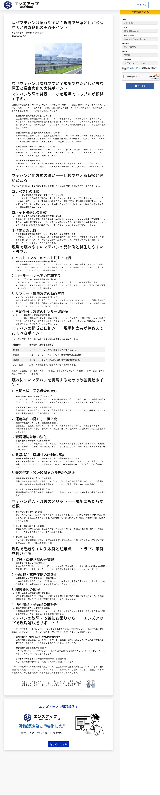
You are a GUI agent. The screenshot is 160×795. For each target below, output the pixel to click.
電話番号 (125, 43)
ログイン (142, 5)
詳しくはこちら (58, 744)
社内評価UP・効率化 (22, 32)
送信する (141, 85)
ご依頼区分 (126, 59)
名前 (124, 19)
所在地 (124, 51)
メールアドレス (128, 35)
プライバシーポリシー (134, 68)
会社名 (124, 27)
